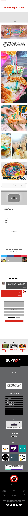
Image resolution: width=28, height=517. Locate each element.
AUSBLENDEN (15, 21)
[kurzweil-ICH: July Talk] (14, 347)
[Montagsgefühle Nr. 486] (6, 348)
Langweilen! (14, 436)
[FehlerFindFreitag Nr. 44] (22, 348)
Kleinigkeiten (4, 492)
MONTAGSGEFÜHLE (5, 342)
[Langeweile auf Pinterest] (20, 504)
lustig (4, 495)
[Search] (27, 1)
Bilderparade (4, 489)
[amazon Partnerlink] (5, 448)
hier (19, 225)
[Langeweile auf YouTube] (17, 504)
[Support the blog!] (14, 361)
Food (23, 489)
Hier (3, 225)
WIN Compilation (4, 496)
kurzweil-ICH (14, 494)
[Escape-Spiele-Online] (22, 457)
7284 (15, 484)
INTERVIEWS (14, 342)
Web (23, 496)
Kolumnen (24, 490)
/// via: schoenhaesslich (14, 231)
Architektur (14, 490)
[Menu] (25, 1)
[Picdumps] (14, 457)
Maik (24, 293)
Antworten (25, 287)
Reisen (24, 492)
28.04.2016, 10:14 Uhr (9, 287)
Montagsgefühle (4, 491)
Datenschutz (13, 501)
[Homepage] (5, 1)
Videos (14, 496)
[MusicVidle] (22, 448)
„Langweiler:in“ (18, 422)
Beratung (9, 501)
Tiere (23, 495)
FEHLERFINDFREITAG (22, 342)
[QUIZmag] (5, 457)
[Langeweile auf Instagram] (14, 504)
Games (4, 494)
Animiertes (14, 489)
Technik (24, 494)
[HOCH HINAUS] (14, 510)
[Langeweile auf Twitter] (10, 504)
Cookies (17, 501)
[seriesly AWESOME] (14, 448)
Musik (23, 491)
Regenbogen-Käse (14, 7)
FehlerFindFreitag (4, 490)
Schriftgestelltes (14, 495)
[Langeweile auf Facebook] (7, 504)
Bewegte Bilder (14, 492)
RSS (19, 501)
